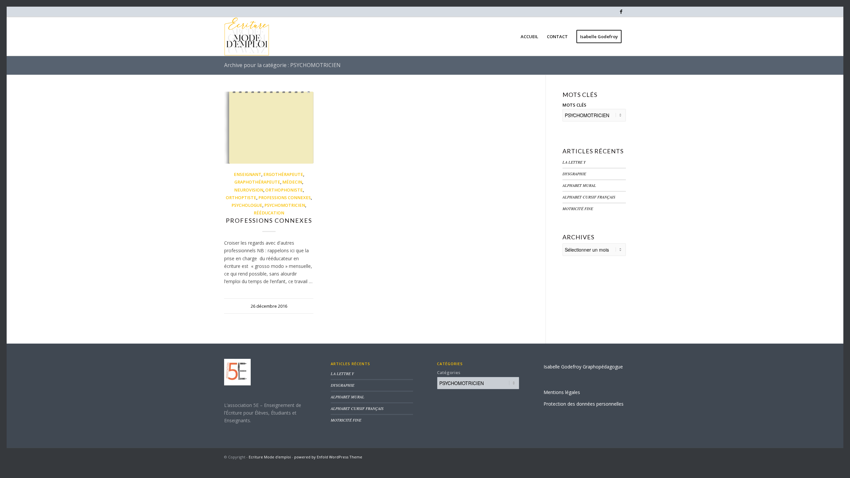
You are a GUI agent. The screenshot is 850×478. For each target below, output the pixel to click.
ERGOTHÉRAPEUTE (283, 174)
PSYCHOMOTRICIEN (284, 205)
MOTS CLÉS (574, 105)
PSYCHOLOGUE (246, 205)
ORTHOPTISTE (241, 197)
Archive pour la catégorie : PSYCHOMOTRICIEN (282, 65)
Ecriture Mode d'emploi (270, 456)
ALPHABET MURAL (579, 185)
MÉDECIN (292, 182)
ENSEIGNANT (247, 174)
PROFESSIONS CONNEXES (284, 197)
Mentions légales (562, 392)
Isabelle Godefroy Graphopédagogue (583, 366)
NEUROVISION (248, 190)
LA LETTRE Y (574, 162)
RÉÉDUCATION (269, 213)
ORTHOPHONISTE (284, 190)
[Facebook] (621, 12)
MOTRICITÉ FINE (577, 208)
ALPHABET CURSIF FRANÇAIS (588, 196)
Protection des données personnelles (584, 404)
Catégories (448, 372)
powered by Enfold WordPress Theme (328, 456)
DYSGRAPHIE (574, 173)
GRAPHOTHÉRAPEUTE (257, 182)
